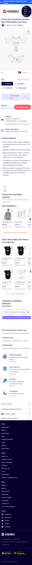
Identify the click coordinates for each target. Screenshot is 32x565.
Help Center (5, 491)
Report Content (6, 404)
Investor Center (6, 459)
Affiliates (4, 465)
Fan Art (3, 430)
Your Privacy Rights (8, 506)
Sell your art (5, 468)
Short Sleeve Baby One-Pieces (12, 330)
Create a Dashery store (9, 477)
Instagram (8, 514)
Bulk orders (5, 448)
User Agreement (6, 539)
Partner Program (7, 462)
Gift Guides (5, 427)
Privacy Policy (16, 539)
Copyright (4, 500)
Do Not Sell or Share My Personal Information (14, 542)
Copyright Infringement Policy (11, 409)
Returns (3, 488)
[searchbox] (16, 312)
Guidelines (4, 494)
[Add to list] (28, 31)
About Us (4, 456)
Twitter (7, 520)
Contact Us (5, 503)
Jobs (3, 471)
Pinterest (8, 527)
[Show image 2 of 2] (3, 72)
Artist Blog (5, 474)
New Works (5, 433)
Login (3, 442)
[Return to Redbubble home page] (11, 11)
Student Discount (7, 439)
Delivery (4, 485)
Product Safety (6, 497)
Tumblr (7, 523)
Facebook (8, 517)
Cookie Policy (5, 544)
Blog (2, 436)
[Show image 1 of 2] (1, 72)
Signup (3, 445)
